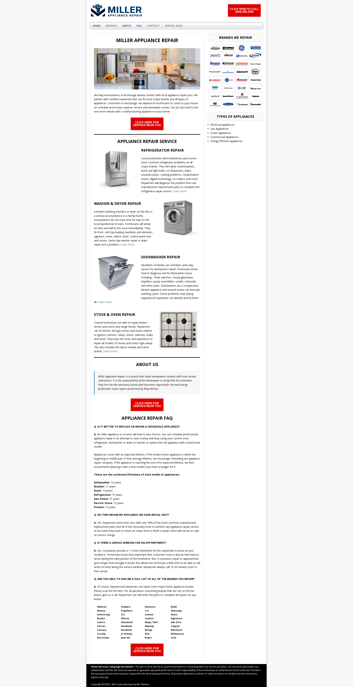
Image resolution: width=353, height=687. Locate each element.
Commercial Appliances (224, 137)
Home (96, 25)
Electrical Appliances (222, 124)
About (126, 25)
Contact (153, 25)
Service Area (174, 25)
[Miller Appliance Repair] (116, 10)
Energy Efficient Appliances (226, 141)
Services (111, 25)
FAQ (139, 25)
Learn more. (180, 191)
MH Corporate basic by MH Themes (130, 684)
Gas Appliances (220, 128)
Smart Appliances (221, 133)
